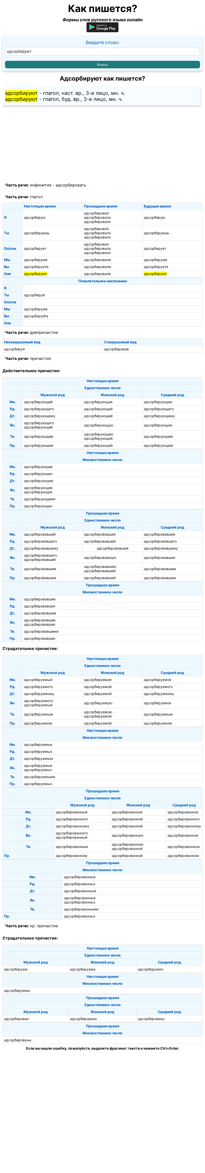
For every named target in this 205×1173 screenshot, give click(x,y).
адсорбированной (127, 819)
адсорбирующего (39, 409)
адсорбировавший (40, 534)
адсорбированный (71, 812)
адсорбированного (72, 819)
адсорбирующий (38, 402)
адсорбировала (97, 217)
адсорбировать (71, 184)
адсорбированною (127, 844)
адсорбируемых (38, 751)
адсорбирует (35, 248)
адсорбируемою (98, 712)
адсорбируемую (98, 703)
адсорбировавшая (100, 534)
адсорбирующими (39, 499)
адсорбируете (36, 267)
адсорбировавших (40, 606)
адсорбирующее (158, 402)
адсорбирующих (38, 474)
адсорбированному (72, 826)
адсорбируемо (150, 969)
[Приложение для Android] (102, 30)
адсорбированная (127, 812)
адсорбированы (18, 1040)
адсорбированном (71, 855)
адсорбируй (34, 295)
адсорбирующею (98, 434)
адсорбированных (80, 884)
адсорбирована (83, 1019)
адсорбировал (96, 213)
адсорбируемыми (39, 777)
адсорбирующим (38, 436)
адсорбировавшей (100, 541)
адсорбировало (97, 221)
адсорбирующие (38, 466)
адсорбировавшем (40, 578)
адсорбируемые (38, 744)
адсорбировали (97, 260)
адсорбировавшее (159, 534)
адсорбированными (81, 909)
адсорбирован (16, 1019)
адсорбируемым (38, 714)
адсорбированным (72, 846)
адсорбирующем (38, 445)
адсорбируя (14, 349)
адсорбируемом (38, 723)
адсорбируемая (98, 679)
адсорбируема (83, 969)
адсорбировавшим (40, 569)
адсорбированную (127, 835)
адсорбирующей (98, 409)
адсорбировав (116, 349)
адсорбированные (80, 877)
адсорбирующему (39, 416)
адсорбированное (183, 812)
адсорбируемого (38, 686)
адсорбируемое (157, 679)
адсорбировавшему (41, 548)
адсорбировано (151, 1019)
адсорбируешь (37, 233)
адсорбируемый (38, 679)
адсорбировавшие (40, 599)
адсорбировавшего (40, 541)
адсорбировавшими (41, 631)
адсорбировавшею (100, 566)
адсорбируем (36, 260)
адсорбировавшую (100, 557)
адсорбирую (35, 217)
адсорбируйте (36, 316)
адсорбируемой (98, 686)
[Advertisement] (102, 144)
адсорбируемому (39, 693)
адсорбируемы (17, 990)
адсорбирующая (98, 402)
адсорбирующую (98, 425)
